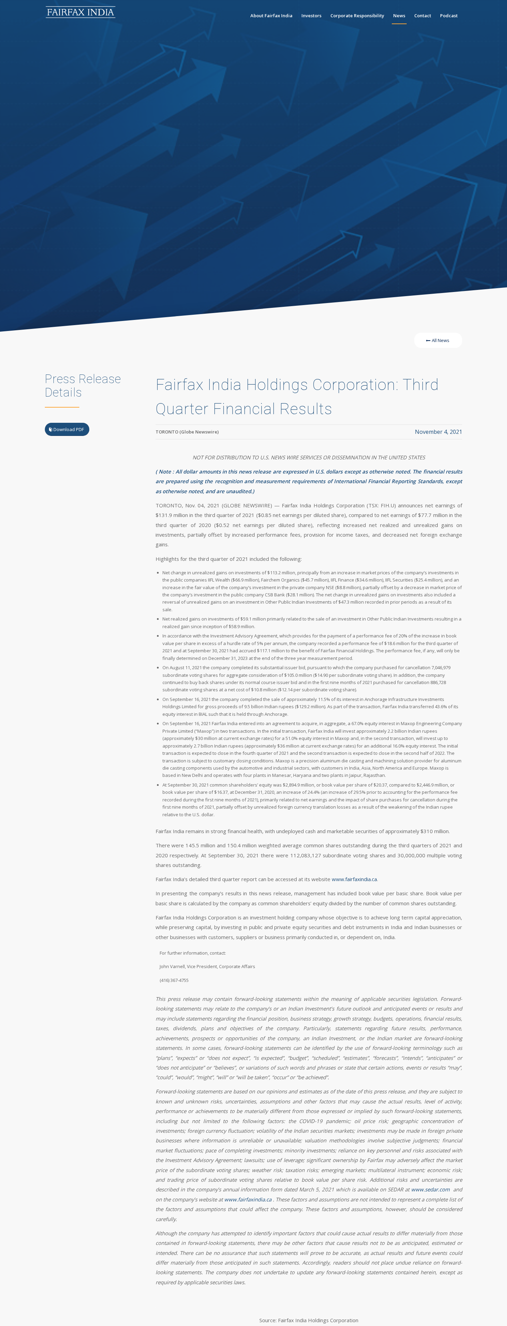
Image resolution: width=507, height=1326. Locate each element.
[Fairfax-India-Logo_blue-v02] (81, 15)
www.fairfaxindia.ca (354, 879)
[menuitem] (271, 15)
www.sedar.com (430, 1189)
